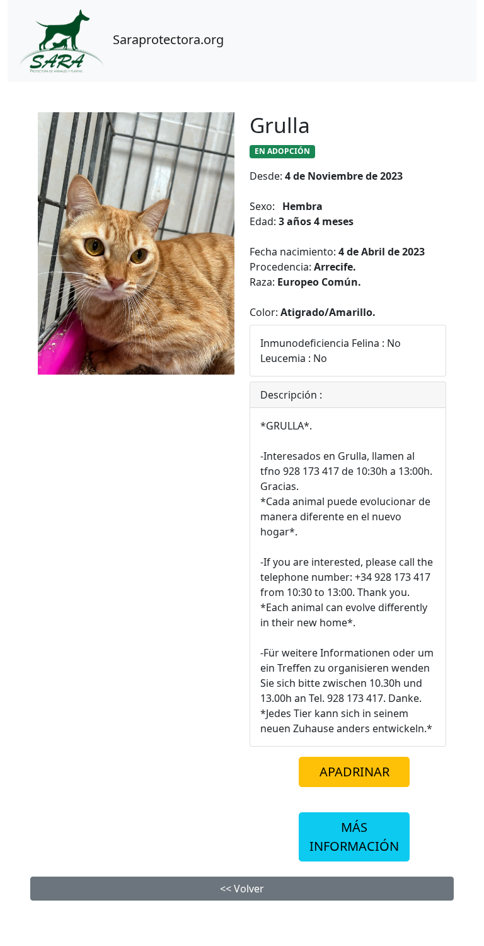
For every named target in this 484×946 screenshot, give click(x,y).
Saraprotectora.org (167, 39)
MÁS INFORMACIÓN (354, 837)
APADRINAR (354, 771)
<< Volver (242, 889)
